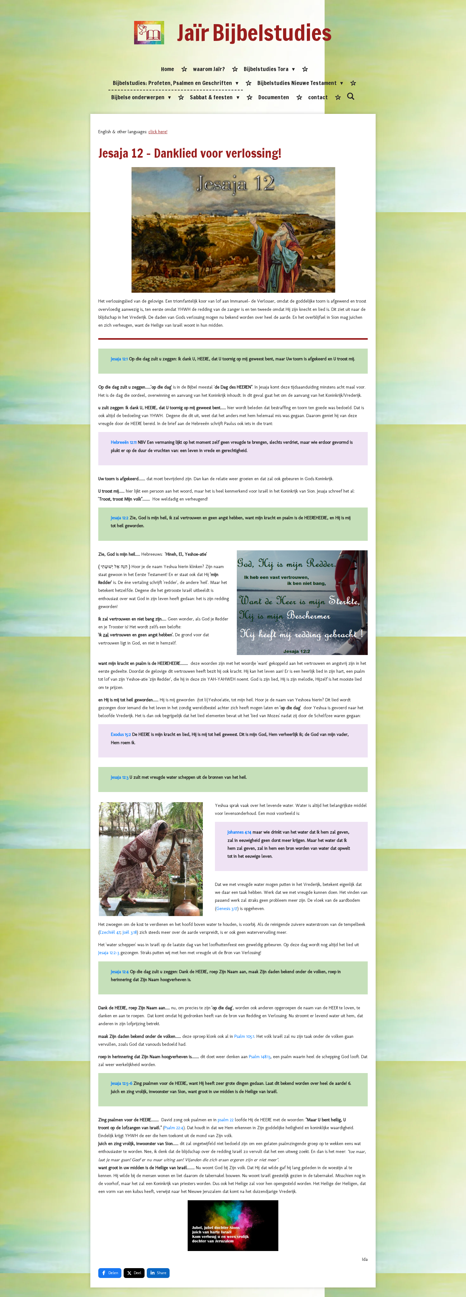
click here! (157, 131)
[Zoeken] (350, 96)
